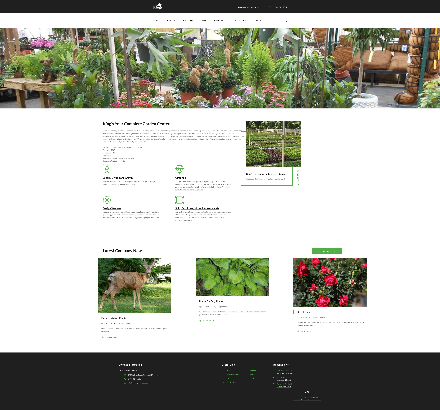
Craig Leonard (124, 323)
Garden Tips (238, 20)
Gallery (218, 20)
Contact (259, 20)
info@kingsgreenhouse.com (249, 7)
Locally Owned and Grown (118, 177)
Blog (204, 20)
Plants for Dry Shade (211, 301)
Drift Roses (303, 312)
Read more (298, 176)
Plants (170, 20)
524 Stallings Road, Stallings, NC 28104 (143, 375)
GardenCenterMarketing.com (312, 400)
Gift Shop (180, 177)
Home (156, 20)
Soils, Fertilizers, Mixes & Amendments (197, 208)
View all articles (327, 251)
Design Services (112, 208)
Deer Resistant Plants (113, 318)
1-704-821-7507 (280, 7)
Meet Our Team (233, 374)
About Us (188, 20)
